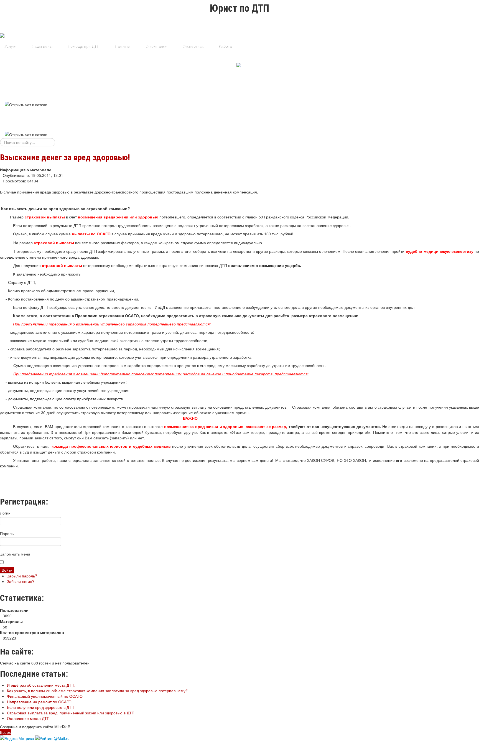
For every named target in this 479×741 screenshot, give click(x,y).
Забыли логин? (20, 581)
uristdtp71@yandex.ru (3, 111)
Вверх (5, 732)
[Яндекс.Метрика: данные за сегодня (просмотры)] (17, 738)
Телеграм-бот (211, 65)
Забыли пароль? (22, 576)
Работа (224, 46)
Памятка (122, 46)
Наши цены (41, 46)
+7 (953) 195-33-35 (3, 118)
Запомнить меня (15, 554)
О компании (156, 46)
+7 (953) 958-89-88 (3, 88)
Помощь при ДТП (83, 46)
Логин (5, 513)
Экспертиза (192, 46)
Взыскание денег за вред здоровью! (65, 157)
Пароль (7, 533)
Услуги (10, 46)
